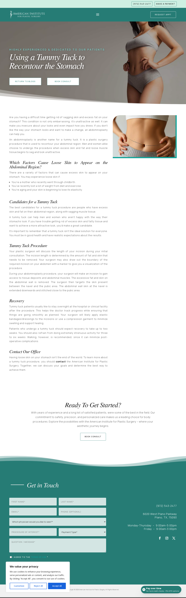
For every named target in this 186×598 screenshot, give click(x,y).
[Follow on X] (174, 538)
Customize (19, 585)
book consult (93, 436)
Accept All (57, 585)
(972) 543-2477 (142, 4)
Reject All (38, 585)
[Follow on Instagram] (167, 538)
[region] (38, 577)
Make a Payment (165, 4)
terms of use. (39, 557)
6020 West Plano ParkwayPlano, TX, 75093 (160, 515)
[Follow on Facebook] (160, 538)
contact (61, 361)
